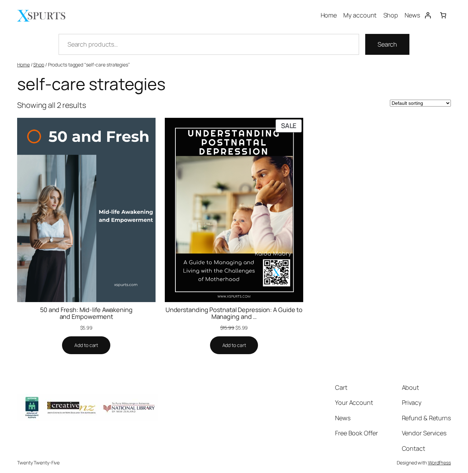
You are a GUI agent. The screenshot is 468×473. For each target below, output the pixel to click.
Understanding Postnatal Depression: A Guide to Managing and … (234, 313)
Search (387, 44)
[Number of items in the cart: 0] (443, 15)
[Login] (427, 15)
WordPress (439, 462)
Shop (38, 64)
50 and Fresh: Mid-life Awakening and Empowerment (86, 313)
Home (23, 64)
